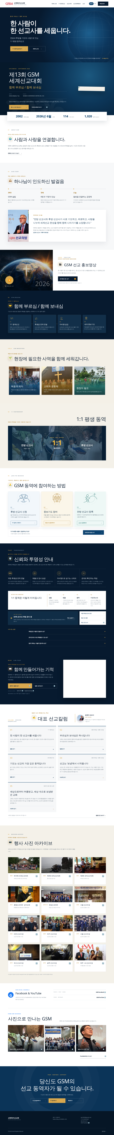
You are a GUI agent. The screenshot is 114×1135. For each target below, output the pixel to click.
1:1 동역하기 (57, 1100)
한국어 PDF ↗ (20, 690)
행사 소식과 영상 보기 (19, 107)
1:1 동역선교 (62, 3)
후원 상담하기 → (71, 618)
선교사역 (69, 3)
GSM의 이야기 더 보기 (15, 153)
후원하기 (75, 1100)
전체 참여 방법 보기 (93, 532)
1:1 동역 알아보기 (19, 49)
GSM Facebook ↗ (85, 1123)
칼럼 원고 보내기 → (101, 815)
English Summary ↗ (29, 690)
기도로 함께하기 (39, 1100)
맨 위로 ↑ (104, 1131)
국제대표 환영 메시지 (39, 107)
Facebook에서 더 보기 (93, 1056)
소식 (84, 3)
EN (95, 3)
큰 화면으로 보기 (68, 279)
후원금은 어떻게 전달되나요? (67, 631)
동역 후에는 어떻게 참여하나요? (67, 643)
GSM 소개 (54, 3)
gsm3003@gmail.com (86, 1117)
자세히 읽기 (82, 777)
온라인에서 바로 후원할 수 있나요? (67, 637)
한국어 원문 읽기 (20, 686)
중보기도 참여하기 (57, 523)
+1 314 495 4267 (85, 1119)
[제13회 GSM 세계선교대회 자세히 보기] (91, 88)
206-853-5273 (84, 1121)
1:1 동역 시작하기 (23, 523)
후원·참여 (103, 3)
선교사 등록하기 (90, 523)
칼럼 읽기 (32, 749)
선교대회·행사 (77, 3)
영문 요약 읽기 (45, 686)
